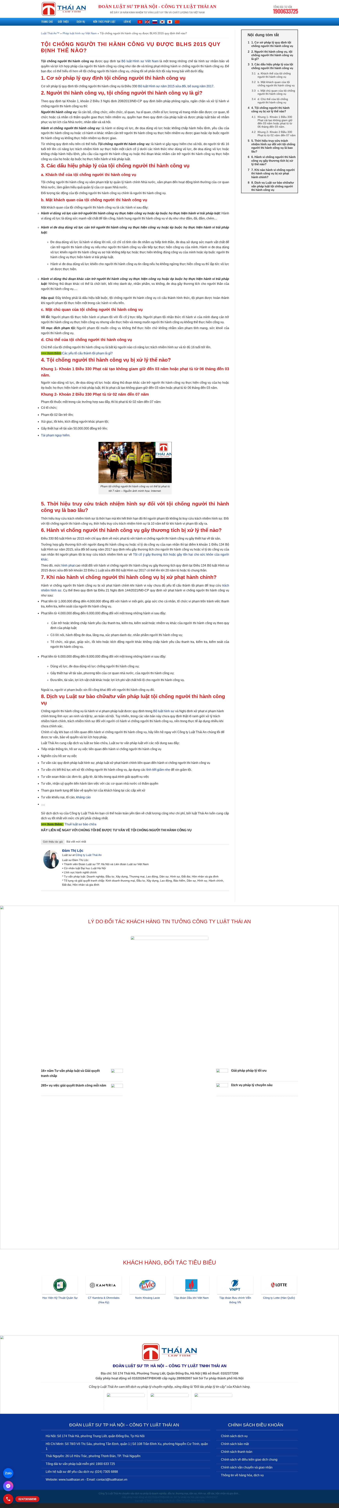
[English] (147, 21)
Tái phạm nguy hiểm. (55, 435)
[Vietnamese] (140, 21)
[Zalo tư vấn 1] (8, 1473)
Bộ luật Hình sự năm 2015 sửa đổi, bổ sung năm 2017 (175, 86)
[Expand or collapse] (293, 35)
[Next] (299, 1302)
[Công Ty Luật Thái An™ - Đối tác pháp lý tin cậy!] (64, 9)
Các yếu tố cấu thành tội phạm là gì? (87, 353)
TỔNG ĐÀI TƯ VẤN (285, 10)
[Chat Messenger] (8, 1486)
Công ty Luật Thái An (89, 854)
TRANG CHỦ (47, 21)
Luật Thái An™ (50, 33)
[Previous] (40, 1302)
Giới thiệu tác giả (53, 841)
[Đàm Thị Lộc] (51, 859)
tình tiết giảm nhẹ (158, 769)
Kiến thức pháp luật (104, 21)
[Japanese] (169, 21)
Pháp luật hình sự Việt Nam (80, 33)
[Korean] (162, 21)
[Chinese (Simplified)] (177, 21)
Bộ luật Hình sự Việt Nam (140, 61)
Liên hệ (127, 21)
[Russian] (155, 21)
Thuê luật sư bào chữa (80, 824)
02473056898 (27, 1499)
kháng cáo (83, 797)
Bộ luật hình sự (163, 711)
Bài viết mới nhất (76, 841)
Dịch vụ (81, 21)
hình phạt (67, 565)
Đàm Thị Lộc (72, 851)
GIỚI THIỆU (63, 21)
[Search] (296, 21)
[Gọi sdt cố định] (8, 1499)
